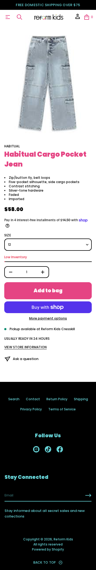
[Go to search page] (19, 17)
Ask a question (25, 358)
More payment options (48, 318)
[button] (19, 17)
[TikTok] (48, 449)
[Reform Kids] (48, 17)
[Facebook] (60, 449)
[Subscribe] (88, 495)
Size (7, 235)
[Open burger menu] (8, 17)
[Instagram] (36, 449)
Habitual (12, 146)
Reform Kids (63, 539)
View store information (25, 347)
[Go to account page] (77, 18)
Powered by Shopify (48, 549)
